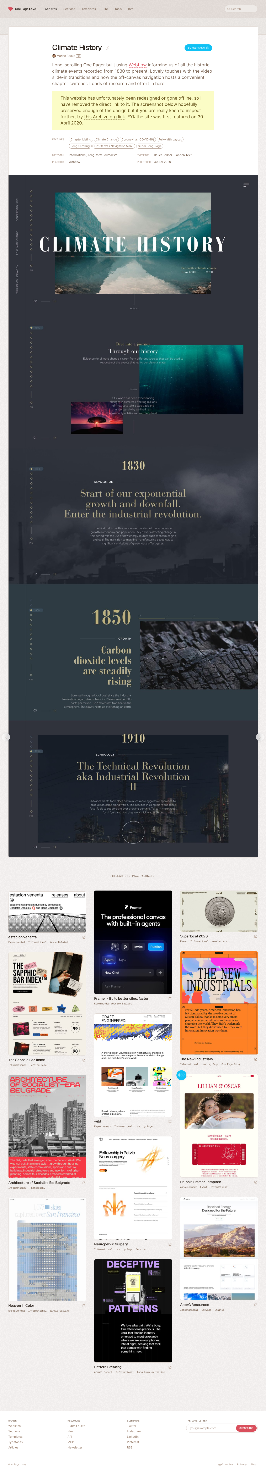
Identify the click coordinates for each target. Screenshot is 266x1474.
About (254, 1464)
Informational (77, 155)
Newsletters (219, 941)
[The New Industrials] (219, 1003)
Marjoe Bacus (68, 55)
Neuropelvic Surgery (111, 1244)
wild (97, 1121)
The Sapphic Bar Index (26, 1060)
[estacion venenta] (47, 912)
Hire (70, 1431)
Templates (15, 1436)
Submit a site (76, 1426)
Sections (14, 1431)
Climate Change (106, 139)
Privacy (242, 1464)
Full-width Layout (170, 139)
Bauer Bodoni (163, 155)
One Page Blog (231, 1064)
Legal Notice (225, 1464)
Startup (219, 1310)
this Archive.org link (104, 116)
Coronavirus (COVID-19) (138, 139)
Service (140, 1249)
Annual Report (103, 1372)
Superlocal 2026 (194, 936)
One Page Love (25, 9)
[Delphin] (219, 1126)
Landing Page (210, 1064)
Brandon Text (183, 155)
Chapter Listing (81, 139)
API (70, 1436)
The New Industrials (196, 1059)
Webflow (138, 64)
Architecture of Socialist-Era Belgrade (39, 1182)
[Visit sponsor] (170, 999)
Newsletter (75, 1447)
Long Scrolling (80, 146)
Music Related (59, 942)
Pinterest (133, 1442)
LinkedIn (133, 1436)
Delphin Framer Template (200, 1182)
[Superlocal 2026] (219, 911)
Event (183, 941)
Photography (37, 1188)
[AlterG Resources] (219, 1249)
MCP (71, 1442)
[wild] (133, 1065)
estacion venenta (22, 937)
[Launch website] (256, 937)
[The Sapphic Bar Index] (47, 1004)
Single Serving (59, 1310)
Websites (14, 1426)
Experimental (16, 942)
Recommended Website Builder (113, 1003)
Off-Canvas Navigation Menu (113, 146)
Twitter (131, 1426)
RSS (130, 1447)
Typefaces (15, 1442)
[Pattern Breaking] (133, 1311)
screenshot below (158, 104)
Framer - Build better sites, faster (121, 998)
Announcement (188, 1187)
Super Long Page (149, 146)
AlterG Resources (194, 1304)
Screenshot (197, 47)
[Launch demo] (256, 1182)
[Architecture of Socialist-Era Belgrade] (47, 1127)
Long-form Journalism (102, 155)
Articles (13, 1447)
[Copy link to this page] (107, 48)
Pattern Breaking (108, 1367)
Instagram (134, 1431)
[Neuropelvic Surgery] (133, 1188)
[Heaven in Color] (47, 1249)
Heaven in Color (21, 1305)
